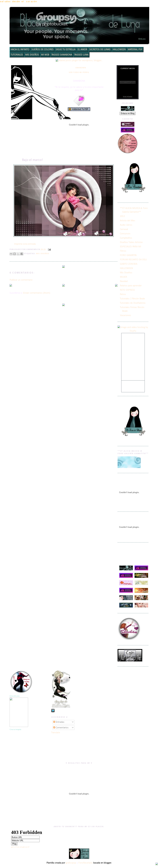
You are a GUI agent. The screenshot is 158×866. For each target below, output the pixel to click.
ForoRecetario (85, 863)
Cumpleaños (126, 238)
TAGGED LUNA (81, 55)
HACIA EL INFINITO (20, 49)
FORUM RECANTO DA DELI (133, 259)
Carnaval (124, 229)
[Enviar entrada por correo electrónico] (48, 250)
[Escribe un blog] (14, 253)
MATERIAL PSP (135, 49)
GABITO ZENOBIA (128, 264)
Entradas (59, 722)
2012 (122, 216)
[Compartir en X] (18, 253)
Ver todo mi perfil (79, 72)
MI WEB (45, 55)
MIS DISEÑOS (32, 55)
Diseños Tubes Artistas (131, 242)
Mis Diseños (42, 254)
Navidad (124, 281)
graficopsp (71, 863)
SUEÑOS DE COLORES (42, 49)
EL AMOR (82, 49)
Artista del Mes (127, 220)
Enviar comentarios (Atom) (36, 293)
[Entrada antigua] (116, 285)
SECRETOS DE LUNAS (99, 49)
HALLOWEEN (119, 49)
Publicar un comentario (21, 280)
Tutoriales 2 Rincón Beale (132, 298)
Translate (55, 732)
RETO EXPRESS (127, 290)
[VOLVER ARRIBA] (157, 864)
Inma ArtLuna (14, 696)
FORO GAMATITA (128, 255)
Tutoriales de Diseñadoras (133, 303)
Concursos (125, 233)
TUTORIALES (17, 55)
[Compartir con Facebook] (21, 253)
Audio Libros (126, 225)
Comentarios (62, 727)
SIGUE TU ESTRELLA (65, 49)
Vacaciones (125, 315)
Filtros (123, 251)
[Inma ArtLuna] (19, 726)
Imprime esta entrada (25, 244)
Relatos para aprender (131, 285)
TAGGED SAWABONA (61, 55)
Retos (123, 294)
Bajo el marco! (32, 160)
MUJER (123, 277)
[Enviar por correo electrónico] (10, 253)
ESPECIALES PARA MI (130, 246)
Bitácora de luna (79, 11)
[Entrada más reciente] (11, 285)
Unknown (80, 68)
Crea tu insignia (15, 729)
